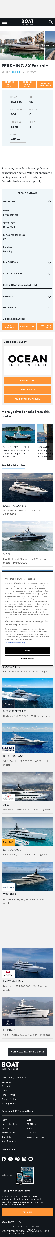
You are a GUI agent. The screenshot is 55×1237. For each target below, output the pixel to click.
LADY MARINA (13, 981)
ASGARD (44, 447)
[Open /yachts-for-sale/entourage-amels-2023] (27, 831)
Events (30, 1120)
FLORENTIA (11, 667)
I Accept (27, 650)
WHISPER (9, 894)
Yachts (5, 1120)
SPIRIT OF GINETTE (16, 447)
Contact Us (7, 1086)
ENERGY (9, 1030)
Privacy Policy (9, 1103)
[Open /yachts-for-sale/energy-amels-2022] (27, 1011)
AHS (6, 805)
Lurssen (7, 899)
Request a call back (45, 326)
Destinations (8, 1133)
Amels (6, 854)
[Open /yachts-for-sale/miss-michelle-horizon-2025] (27, 693)
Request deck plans (27, 84)
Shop (29, 1128)
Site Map (31, 1133)
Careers (6, 1090)
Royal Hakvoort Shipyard (16, 559)
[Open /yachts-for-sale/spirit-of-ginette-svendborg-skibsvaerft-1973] (18, 433)
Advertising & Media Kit (14, 1078)
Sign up (27, 1212)
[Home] (27, 22)
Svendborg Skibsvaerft (15, 450)
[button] (2, 45)
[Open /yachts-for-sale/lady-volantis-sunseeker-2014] (27, 487)
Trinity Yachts (10, 761)
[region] (27, 618)
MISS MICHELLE (14, 711)
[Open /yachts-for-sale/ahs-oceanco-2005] (27, 786)
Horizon (7, 716)
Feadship (8, 986)
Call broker (27, 326)
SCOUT (8, 554)
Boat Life (6, 1137)
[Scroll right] (50, 442)
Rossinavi (8, 671)
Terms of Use (8, 1095)
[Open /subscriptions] (22, 1176)
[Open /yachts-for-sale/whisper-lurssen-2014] (27, 876)
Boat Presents (9, 1141)
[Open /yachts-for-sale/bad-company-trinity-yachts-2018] (27, 738)
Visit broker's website (27, 399)
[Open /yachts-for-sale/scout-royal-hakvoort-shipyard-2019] (27, 536)
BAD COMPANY (13, 756)
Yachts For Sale (10, 1124)
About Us (6, 1082)
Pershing (15, 71)
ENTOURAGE (12, 850)
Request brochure (45, 84)
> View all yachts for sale (27, 1051)
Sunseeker (9, 510)
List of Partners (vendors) (15, 643)
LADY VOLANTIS (14, 506)
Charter (6, 1128)
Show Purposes (27, 658)
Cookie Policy (9, 1099)
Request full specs (9, 84)
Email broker (9, 326)
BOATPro (31, 1124)
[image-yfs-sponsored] (8, 706)
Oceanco (8, 809)
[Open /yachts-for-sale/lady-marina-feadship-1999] (27, 963)
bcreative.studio (35, 1137)
